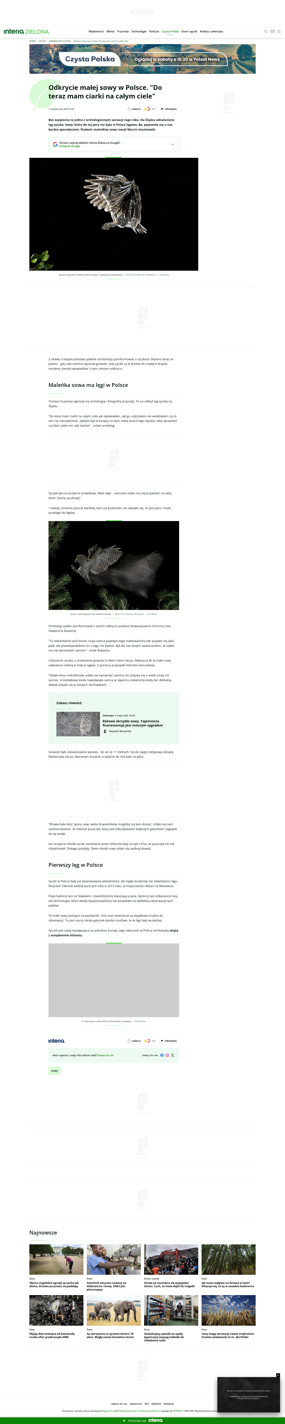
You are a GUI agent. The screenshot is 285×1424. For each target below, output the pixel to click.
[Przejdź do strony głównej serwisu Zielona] (37, 31)
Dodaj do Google (87, 146)
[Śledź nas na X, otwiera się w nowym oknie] (172, 1055)
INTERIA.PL (178, 1410)
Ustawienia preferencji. (149, 1411)
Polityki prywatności (127, 1410)
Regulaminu (107, 1410)
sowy (54, 1071)
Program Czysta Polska (60, 41)
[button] (96, 31)
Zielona (42, 41)
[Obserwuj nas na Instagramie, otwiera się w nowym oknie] (167, 1055)
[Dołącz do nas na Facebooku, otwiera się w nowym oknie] (162, 1055)
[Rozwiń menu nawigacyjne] (279, 31)
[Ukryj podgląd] (278, 1375)
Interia (32, 41)
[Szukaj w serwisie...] (266, 31)
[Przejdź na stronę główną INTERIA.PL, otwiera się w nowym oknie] (14, 31)
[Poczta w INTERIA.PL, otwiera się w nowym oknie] (272, 31)
